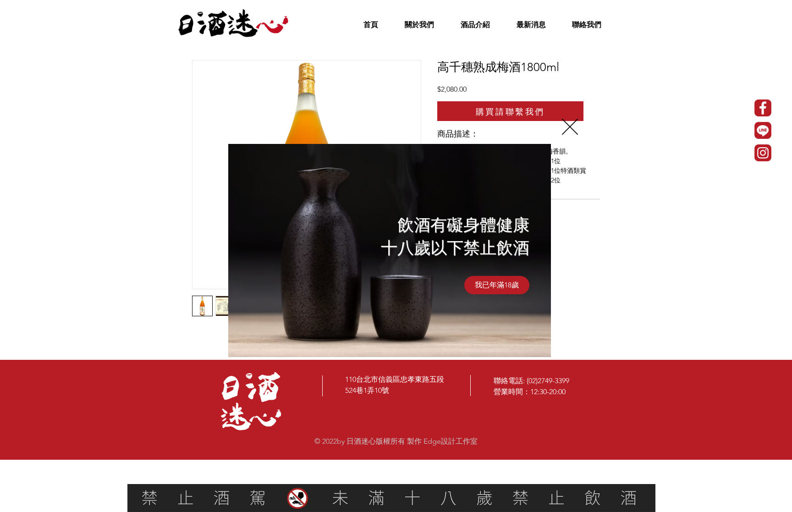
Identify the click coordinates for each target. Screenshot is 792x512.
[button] (570, 127)
